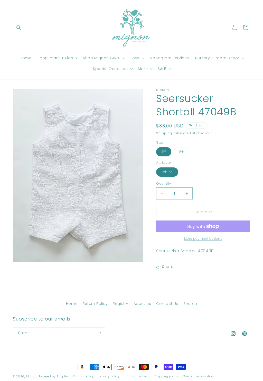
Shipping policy (166, 376)
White (170, 173)
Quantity (163, 183)
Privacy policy (109, 376)
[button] (18, 27)
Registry (120, 303)
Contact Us (167, 303)
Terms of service (136, 376)
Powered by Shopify (53, 376)
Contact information (198, 376)
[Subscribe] (99, 333)
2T (166, 152)
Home (72, 303)
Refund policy (83, 376)
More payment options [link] (203, 238)
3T (184, 152)
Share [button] (167, 266)
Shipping (164, 133)
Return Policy (95, 303)
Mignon (32, 376)
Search (190, 303)
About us (142, 303)
